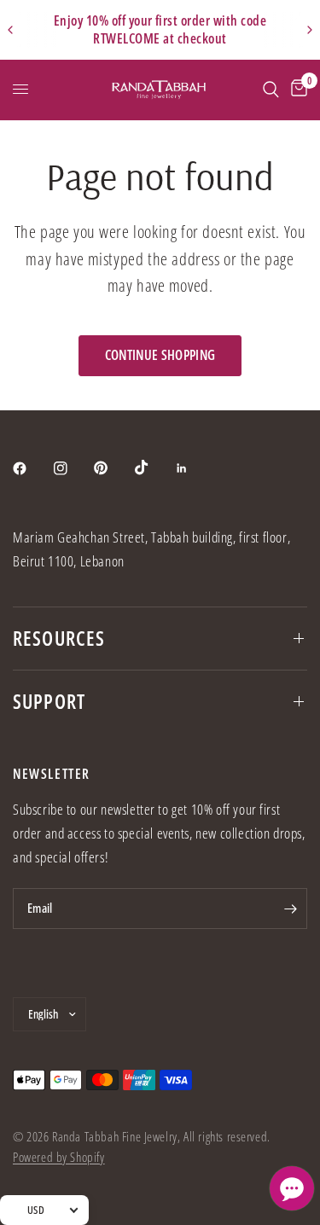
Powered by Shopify (59, 1156)
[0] (296, 89)
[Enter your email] (290, 908)
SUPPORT (49, 701)
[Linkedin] (193, 468)
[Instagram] (72, 468)
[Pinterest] (112, 468)
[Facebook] (31, 468)
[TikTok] (153, 467)
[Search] (271, 89)
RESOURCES (59, 638)
